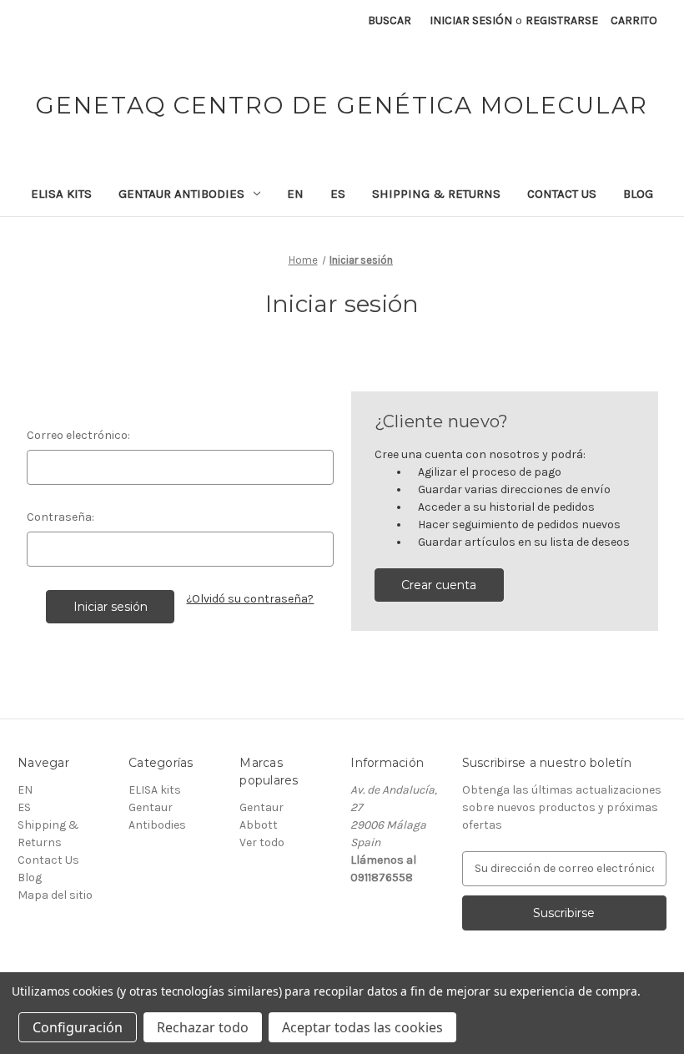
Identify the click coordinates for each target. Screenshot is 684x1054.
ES (337, 193)
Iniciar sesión (471, 20)
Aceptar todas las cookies (362, 1027)
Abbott (258, 825)
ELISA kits (61, 193)
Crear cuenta (438, 585)
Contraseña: (60, 517)
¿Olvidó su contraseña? (250, 599)
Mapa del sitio (55, 895)
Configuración (78, 1027)
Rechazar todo (203, 1027)
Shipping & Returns (436, 193)
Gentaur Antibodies (181, 193)
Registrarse (562, 20)
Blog (638, 193)
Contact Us (561, 193)
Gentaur (261, 807)
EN (295, 193)
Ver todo (261, 842)
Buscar (389, 20)
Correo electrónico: (78, 435)
